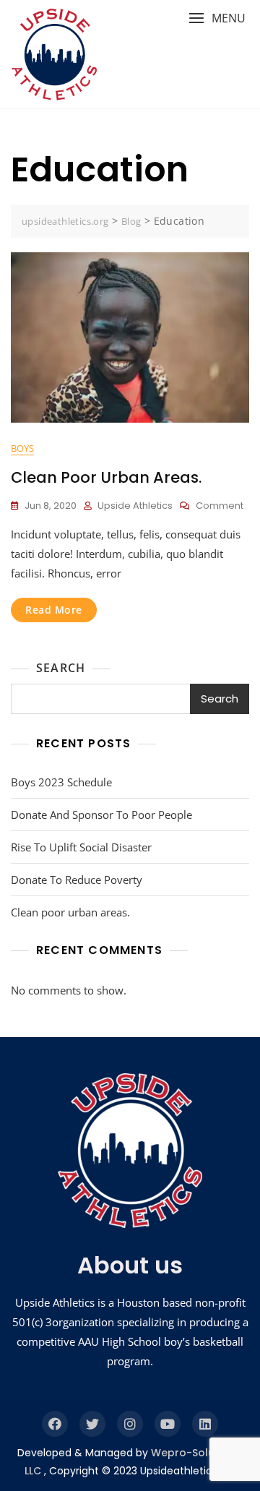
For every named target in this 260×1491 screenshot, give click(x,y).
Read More (53, 609)
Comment (219, 506)
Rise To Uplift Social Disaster (81, 847)
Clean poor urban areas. (106, 477)
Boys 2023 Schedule (61, 782)
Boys (22, 448)
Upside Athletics (135, 505)
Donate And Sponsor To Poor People (101, 814)
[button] (217, 18)
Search (60, 668)
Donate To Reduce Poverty (76, 879)
